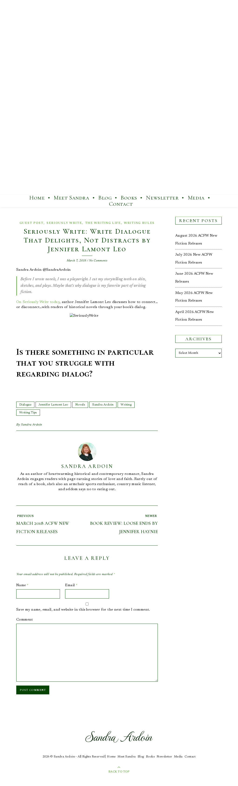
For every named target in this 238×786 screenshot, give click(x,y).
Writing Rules (139, 223)
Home (37, 197)
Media (196, 197)
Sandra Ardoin (102, 404)
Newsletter (162, 197)
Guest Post (31, 223)
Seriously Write (64, 223)
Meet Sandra (71, 197)
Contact (121, 204)
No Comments (98, 260)
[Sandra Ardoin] (119, 97)
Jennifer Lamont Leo (53, 404)
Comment (24, 620)
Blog (105, 197)
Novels (80, 404)
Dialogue (25, 404)
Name (22, 585)
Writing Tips (28, 412)
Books (129, 197)
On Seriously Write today (38, 302)
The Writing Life (103, 223)
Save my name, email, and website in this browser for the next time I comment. (83, 610)
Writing (126, 404)
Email (71, 585)
